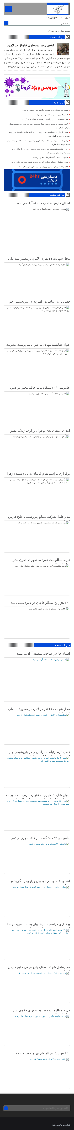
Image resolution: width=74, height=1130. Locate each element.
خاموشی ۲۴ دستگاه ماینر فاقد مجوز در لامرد (50, 157)
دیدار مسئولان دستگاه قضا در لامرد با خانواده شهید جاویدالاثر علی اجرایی (39, 162)
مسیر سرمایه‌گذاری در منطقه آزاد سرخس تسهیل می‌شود (45, 110)
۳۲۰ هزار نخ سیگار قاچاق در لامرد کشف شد (40, 603)
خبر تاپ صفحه (57, 37)
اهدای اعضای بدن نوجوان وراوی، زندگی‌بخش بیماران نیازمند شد (43, 167)
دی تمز (55, 1125)
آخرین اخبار (59, 102)
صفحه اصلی (65, 31)
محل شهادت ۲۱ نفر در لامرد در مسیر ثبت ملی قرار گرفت (45, 119)
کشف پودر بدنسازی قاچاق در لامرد (30, 45)
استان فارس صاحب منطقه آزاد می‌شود (52, 115)
